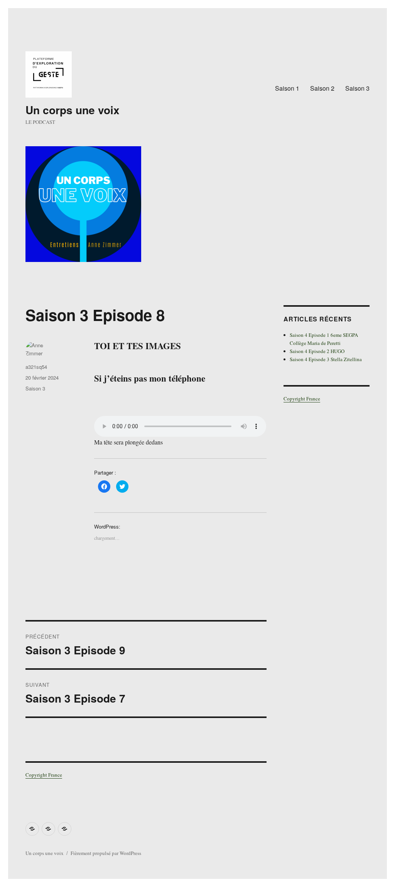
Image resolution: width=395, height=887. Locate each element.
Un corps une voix (72, 110)
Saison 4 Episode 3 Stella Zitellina (326, 359)
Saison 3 (357, 88)
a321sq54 (36, 366)
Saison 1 (287, 88)
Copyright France (43, 774)
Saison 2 (322, 88)
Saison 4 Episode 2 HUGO (317, 351)
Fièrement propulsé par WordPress (106, 853)
